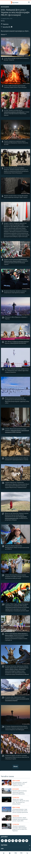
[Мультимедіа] (10, 853)
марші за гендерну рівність (20, 341)
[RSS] (19, 840)
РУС (21, 853)
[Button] (5, 24)
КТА (16, 853)
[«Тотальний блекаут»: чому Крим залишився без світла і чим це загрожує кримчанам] (6, 809)
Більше (3, 34)
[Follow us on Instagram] (16, 840)
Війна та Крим (16, 780)
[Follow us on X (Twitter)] (5, 840)
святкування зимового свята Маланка (14, 112)
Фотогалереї (5, 7)
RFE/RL (3, 21)
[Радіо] (4, 853)
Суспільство (15, 797)
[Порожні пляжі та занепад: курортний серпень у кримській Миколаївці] (6, 791)
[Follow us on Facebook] (2, 840)
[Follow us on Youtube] (9, 840)
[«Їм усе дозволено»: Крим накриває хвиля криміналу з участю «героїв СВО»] (6, 818)
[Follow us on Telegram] (12, 840)
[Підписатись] (26, 840)
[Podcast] (23, 840)
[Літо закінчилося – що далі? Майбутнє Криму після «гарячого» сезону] (6, 782)
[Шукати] (27, 853)
